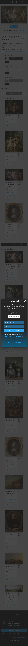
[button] (14, 316)
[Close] (25, 301)
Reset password (17, 342)
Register (9, 342)
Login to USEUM (14, 330)
